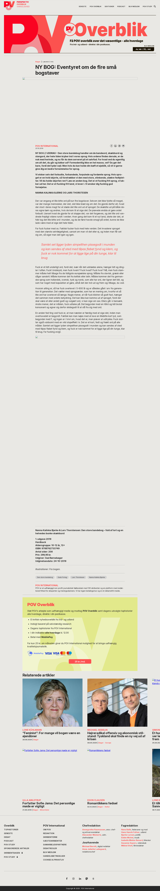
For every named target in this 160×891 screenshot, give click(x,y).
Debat (7, 837)
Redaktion (48, 833)
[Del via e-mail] (119, 145)
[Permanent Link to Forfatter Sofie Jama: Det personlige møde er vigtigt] (52, 773)
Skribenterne (50, 837)
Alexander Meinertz (91, 835)
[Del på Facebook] (111, 145)
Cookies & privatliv (53, 860)
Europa (108, 743)
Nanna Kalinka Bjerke (97, 577)
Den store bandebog (45, 577)
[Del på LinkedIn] (115, 145)
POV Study (9, 845)
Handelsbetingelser (54, 856)
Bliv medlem (49, 852)
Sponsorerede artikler (16, 848)
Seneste (8, 833)
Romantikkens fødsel (102, 803)
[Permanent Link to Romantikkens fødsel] (117, 773)
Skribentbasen (12, 853)
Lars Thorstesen (78, 577)
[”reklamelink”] (80, 34)
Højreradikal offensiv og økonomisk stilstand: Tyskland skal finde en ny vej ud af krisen (116, 736)
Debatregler (50, 848)
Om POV (47, 830)
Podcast (9, 841)
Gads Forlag (62, 577)
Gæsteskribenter (52, 841)
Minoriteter (44, 810)
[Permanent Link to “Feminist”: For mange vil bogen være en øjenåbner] (52, 703)
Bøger (37, 62)
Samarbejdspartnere (55, 845)
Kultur (107, 807)
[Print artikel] (123, 145)
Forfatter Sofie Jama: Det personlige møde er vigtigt (48, 805)
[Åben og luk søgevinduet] (155, 7)
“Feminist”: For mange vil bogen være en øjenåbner (51, 734)
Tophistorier (11, 830)
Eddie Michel (127, 838)
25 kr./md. (80, 661)
